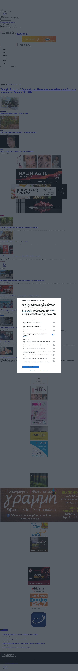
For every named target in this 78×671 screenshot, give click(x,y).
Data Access (39, 370)
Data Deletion (32, 370)
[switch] (53, 322)
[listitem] (39, 320)
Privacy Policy (45, 370)
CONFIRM (31, 366)
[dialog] (39, 335)
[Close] (59, 300)
